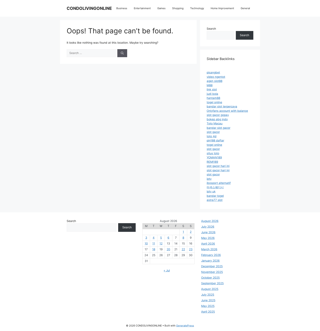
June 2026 (208, 232)
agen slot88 (214, 81)
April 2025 (208, 311)
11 (153, 243)
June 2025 (208, 300)
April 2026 (208, 243)
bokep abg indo (217, 119)
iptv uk (211, 191)
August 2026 (209, 221)
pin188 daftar (215, 140)
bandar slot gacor (218, 128)
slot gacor (213, 132)
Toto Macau (214, 123)
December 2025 (212, 266)
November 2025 (212, 272)
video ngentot (216, 76)
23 (190, 249)
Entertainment (142, 8)
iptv (209, 178)
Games (161, 8)
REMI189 (212, 162)
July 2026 (207, 226)
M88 (209, 85)
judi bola (212, 94)
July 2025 (207, 294)
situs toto (213, 153)
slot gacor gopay (218, 115)
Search (211, 28)
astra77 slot (214, 200)
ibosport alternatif (219, 183)
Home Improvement (222, 8)
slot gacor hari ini (218, 166)
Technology (197, 8)
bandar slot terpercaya (222, 106)
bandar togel (215, 196)
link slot (212, 89)
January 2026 (210, 260)
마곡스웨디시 (215, 187)
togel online (214, 102)
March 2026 (209, 249)
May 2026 (208, 238)
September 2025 (212, 283)
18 (153, 249)
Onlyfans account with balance (227, 110)
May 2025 (207, 306)
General (245, 8)
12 (161, 243)
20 (168, 249)
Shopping (178, 8)
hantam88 (213, 98)
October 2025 (210, 277)
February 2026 (211, 255)
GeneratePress (185, 325)
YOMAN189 (214, 157)
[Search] (122, 53)
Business (121, 8)
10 (146, 243)
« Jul (167, 270)
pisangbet (213, 72)
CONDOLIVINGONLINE (89, 8)
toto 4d (211, 136)
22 (183, 249)
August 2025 (209, 289)
